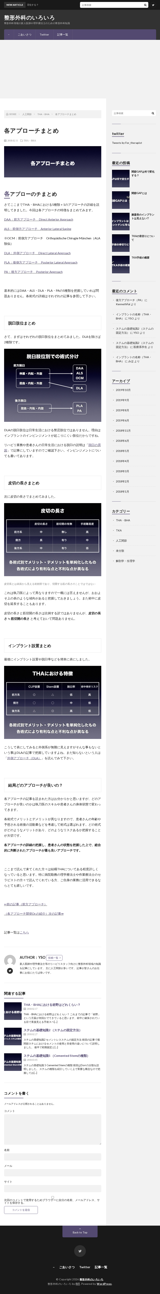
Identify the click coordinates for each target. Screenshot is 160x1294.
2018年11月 (123, 430)
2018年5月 (122, 450)
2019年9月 (122, 400)
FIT (78, 1283)
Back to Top (80, 1232)
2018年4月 (122, 461)
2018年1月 (122, 491)
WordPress (104, 1283)
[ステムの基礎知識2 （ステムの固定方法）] (13, 1036)
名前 (7, 1150)
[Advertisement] (80, 69)
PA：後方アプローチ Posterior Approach (33, 272)
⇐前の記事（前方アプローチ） (25, 904)
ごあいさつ (24, 34)
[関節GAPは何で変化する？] (121, 178)
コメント (9, 1111)
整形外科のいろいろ (29, 17)
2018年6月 (122, 440)
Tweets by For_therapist (127, 142)
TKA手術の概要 (140, 257)
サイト (8, 1181)
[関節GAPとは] (121, 200)
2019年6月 (122, 420)
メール (8, 1165)
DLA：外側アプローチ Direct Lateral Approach (37, 253)
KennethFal (123, 304)
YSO (131, 318)
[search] (145, 5)
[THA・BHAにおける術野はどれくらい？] (13, 1011)
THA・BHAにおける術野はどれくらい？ (52, 1004)
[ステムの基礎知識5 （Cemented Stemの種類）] (13, 1062)
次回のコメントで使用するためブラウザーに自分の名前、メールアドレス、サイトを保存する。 (52, 1201)
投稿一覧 (53, 957)
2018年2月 (122, 481)
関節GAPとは (139, 193)
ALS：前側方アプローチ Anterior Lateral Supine (37, 229)
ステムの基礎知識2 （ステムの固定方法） (53, 1030)
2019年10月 (123, 390)
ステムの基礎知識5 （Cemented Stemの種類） (57, 1055)
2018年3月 (122, 471)
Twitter (44, 34)
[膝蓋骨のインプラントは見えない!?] (121, 221)
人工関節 (121, 540)
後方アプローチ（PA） (130, 300)
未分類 (120, 550)
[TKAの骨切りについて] (121, 243)
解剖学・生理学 (125, 560)
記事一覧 (62, 34)
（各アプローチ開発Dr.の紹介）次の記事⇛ (34, 913)
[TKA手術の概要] (121, 264)
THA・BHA (30, 140)
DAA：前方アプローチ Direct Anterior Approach (38, 219)
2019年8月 (122, 410)
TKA (119, 530)
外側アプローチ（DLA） (24, 758)
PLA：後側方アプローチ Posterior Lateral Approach (40, 262)
